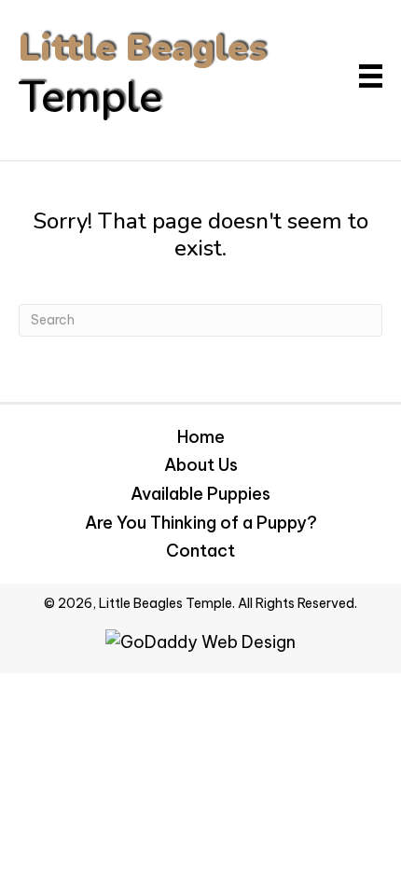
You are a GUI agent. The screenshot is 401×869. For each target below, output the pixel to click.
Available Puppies (200, 493)
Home (201, 437)
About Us (201, 465)
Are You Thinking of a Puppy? (201, 522)
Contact (200, 550)
